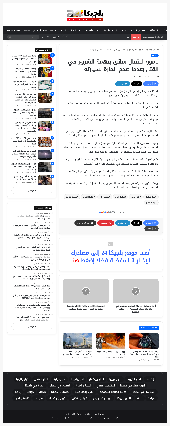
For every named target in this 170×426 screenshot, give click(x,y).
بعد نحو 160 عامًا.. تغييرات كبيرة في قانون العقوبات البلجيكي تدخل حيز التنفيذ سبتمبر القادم (25, 98)
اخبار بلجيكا (155, 30)
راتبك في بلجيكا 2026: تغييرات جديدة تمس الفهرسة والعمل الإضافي (23, 58)
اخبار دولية (59, 379)
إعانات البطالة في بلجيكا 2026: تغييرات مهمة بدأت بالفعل (25, 71)
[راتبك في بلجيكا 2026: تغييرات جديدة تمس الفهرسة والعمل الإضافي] (45, 59)
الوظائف (124, 30)
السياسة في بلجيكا (144, 391)
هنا (75, 260)
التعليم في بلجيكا (60, 385)
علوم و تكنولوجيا (102, 398)
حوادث (146, 49)
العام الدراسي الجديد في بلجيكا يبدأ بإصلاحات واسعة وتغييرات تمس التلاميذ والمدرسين (25, 127)
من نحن (53, 30)
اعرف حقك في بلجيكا (132, 385)
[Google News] (107, 212)
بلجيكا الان (104, 197)
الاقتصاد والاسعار (93, 30)
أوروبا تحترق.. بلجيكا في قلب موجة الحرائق (111, 353)
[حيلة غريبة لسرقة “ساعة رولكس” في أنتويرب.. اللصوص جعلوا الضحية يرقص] (144, 341)
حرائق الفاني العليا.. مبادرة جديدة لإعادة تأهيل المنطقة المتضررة (24, 112)
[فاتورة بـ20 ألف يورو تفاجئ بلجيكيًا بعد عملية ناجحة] (45, 180)
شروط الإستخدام (40, 30)
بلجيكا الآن (120, 197)
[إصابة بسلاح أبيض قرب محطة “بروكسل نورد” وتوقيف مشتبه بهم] (77, 341)
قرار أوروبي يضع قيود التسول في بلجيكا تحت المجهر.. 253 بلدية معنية (23, 166)
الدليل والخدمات (76, 30)
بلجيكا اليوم (88, 197)
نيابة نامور (150, 202)
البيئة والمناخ (83, 385)
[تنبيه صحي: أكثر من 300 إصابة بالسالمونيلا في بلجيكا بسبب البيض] (45, 142)
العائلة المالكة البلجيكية (113, 391)
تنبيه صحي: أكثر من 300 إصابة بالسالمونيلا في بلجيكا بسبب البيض (23, 141)
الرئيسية (153, 49)
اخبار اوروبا (115, 379)
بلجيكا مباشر (71, 197)
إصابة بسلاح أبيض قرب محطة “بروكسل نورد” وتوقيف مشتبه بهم (77, 353)
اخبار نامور (135, 197)
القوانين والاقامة (110, 30)
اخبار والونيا (22, 379)
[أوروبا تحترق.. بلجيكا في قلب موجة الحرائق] (110, 341)
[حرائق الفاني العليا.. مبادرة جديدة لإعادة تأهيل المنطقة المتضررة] (45, 113)
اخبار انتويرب (134, 379)
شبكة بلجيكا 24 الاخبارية (77, 414)
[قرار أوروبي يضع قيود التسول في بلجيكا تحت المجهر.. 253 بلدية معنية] (45, 167)
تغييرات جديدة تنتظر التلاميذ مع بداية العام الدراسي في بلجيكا (24, 84)
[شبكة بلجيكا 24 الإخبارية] (85, 15)
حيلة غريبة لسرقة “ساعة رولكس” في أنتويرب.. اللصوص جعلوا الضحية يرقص (144, 354)
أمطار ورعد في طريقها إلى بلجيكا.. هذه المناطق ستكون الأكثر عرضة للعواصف (24, 153)
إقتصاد (150, 379)
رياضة (18, 391)
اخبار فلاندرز (41, 379)
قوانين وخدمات (56, 398)
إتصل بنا (63, 417)
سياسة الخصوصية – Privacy (18, 30)
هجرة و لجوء (22, 398)
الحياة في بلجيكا (139, 30)
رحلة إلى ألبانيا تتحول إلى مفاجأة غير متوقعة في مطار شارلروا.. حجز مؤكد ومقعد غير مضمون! (95, 37)
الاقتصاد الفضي (105, 385)
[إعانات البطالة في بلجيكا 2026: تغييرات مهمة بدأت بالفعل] (45, 72)
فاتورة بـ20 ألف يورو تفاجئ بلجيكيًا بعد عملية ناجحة (25, 178)
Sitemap (55, 417)
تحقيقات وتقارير (60, 391)
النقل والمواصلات (84, 391)
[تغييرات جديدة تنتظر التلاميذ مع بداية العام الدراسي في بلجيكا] (45, 85)
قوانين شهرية (79, 398)
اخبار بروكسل (96, 379)
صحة (140, 398)
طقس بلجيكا (124, 398)
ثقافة (42, 391)
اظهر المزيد (31, 190)
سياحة (151, 398)
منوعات (39, 398)
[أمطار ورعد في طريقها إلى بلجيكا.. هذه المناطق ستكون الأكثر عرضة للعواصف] (45, 155)
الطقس (63, 30)
